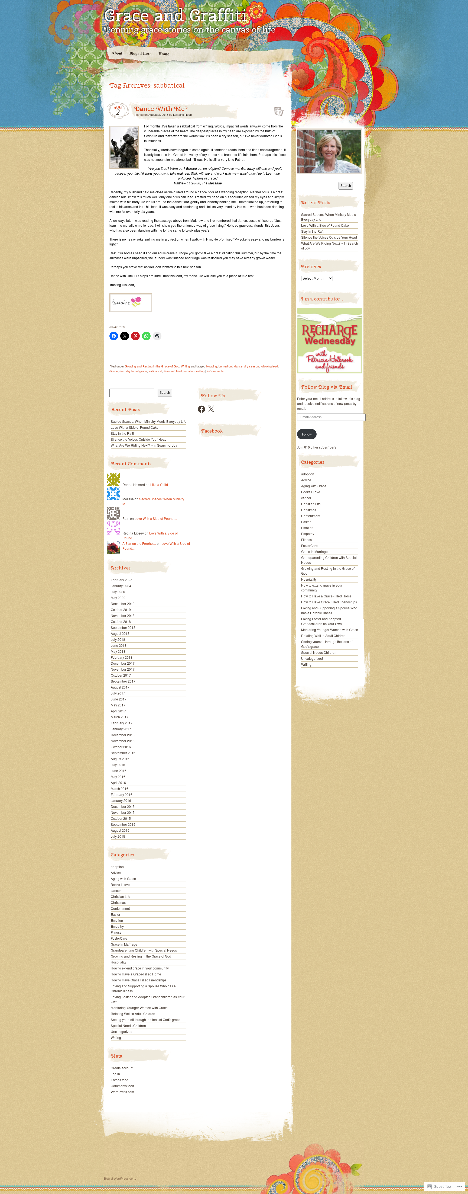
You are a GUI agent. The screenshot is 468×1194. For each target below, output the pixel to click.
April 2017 (118, 711)
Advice (116, 872)
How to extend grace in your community (140, 968)
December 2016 (123, 734)
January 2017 (121, 728)
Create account (122, 1067)
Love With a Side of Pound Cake (134, 427)
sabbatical (155, 371)
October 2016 (121, 746)
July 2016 (118, 764)
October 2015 (121, 818)
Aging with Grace (123, 878)
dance (238, 366)
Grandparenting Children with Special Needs (144, 950)
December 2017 (123, 663)
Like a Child (159, 484)
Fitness (116, 932)
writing (200, 371)
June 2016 (118, 770)
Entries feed (119, 1079)
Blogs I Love (140, 53)
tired (179, 371)
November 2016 (123, 740)
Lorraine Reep (182, 114)
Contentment (120, 908)
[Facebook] (201, 409)
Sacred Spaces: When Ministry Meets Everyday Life (148, 421)
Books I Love (120, 884)
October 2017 (121, 675)
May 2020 (118, 597)
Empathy (117, 926)
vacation (188, 371)
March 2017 (119, 717)
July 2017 (118, 693)
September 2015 (123, 824)
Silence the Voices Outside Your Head (139, 439)
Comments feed (122, 1085)
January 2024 (121, 585)
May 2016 (118, 776)
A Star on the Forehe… (139, 543)
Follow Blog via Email (326, 387)
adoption (117, 866)
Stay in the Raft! (122, 433)
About (116, 53)
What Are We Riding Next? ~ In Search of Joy (144, 445)
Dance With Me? (161, 108)
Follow (307, 434)
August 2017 (120, 687)
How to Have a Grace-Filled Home (136, 974)
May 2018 (118, 651)
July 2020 (118, 591)
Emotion (117, 920)
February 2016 (121, 794)
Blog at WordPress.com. (120, 1178)
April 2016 (118, 782)
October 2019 (121, 609)
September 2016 (123, 752)
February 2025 (121, 579)
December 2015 (123, 806)
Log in (115, 1073)
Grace (113, 371)
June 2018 (118, 645)
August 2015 (120, 830)
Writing (185, 366)
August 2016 (120, 758)
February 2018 (121, 657)
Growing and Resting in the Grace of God (152, 366)
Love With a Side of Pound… (156, 518)
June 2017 (118, 699)
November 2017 (123, 669)
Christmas (118, 902)
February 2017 (121, 723)
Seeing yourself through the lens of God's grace (145, 1019)
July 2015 (118, 836)
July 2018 (118, 639)
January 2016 (121, 800)
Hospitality (118, 962)
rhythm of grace (136, 371)
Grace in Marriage (124, 944)
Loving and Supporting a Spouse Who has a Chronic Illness (329, 610)
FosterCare (119, 938)
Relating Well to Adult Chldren (133, 1013)
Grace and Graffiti (175, 15)
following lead (269, 366)
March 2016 (119, 788)
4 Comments (215, 371)
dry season (251, 366)
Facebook (212, 431)
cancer (116, 890)
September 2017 (123, 681)
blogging (211, 366)
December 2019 (123, 603)
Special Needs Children (128, 1025)
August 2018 (120, 633)
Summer (169, 371)
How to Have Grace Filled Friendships (139, 980)
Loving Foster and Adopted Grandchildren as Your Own (321, 621)
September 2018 (123, 627)
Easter (115, 914)
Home (163, 53)
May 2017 (118, 705)
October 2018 (121, 621)
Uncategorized (121, 1031)
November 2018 (123, 615)
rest (122, 371)
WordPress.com (122, 1091)
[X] (211, 409)
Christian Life (120, 896)
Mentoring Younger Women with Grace (139, 1007)
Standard (277, 110)
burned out (226, 366)
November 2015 (123, 812)
